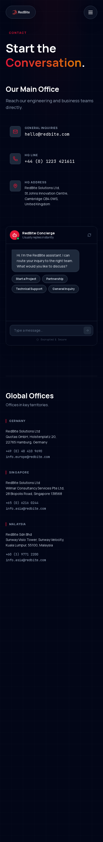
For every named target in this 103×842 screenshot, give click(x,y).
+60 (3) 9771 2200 (22, 554)
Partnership (54, 279)
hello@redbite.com (47, 134)
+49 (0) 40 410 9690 (24, 451)
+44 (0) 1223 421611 (50, 161)
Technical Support (29, 289)
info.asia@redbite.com (26, 508)
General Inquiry (63, 289)
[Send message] (87, 330)
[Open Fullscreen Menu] (90, 12)
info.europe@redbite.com (28, 457)
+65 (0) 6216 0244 (22, 503)
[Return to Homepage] (21, 12)
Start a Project (26, 279)
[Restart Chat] (89, 235)
